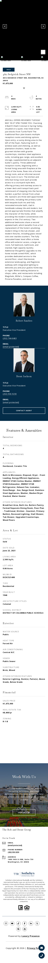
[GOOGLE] (18, 929)
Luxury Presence (30, 936)
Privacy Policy (34, 948)
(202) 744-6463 (10, 338)
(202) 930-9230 (10, 394)
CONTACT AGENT (24, 410)
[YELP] (37, 923)
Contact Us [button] (24, 812)
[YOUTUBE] (12, 923)
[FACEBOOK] (24, 923)
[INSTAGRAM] (6, 923)
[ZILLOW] (24, 929)
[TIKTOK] (18, 923)
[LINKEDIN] (31, 923)
